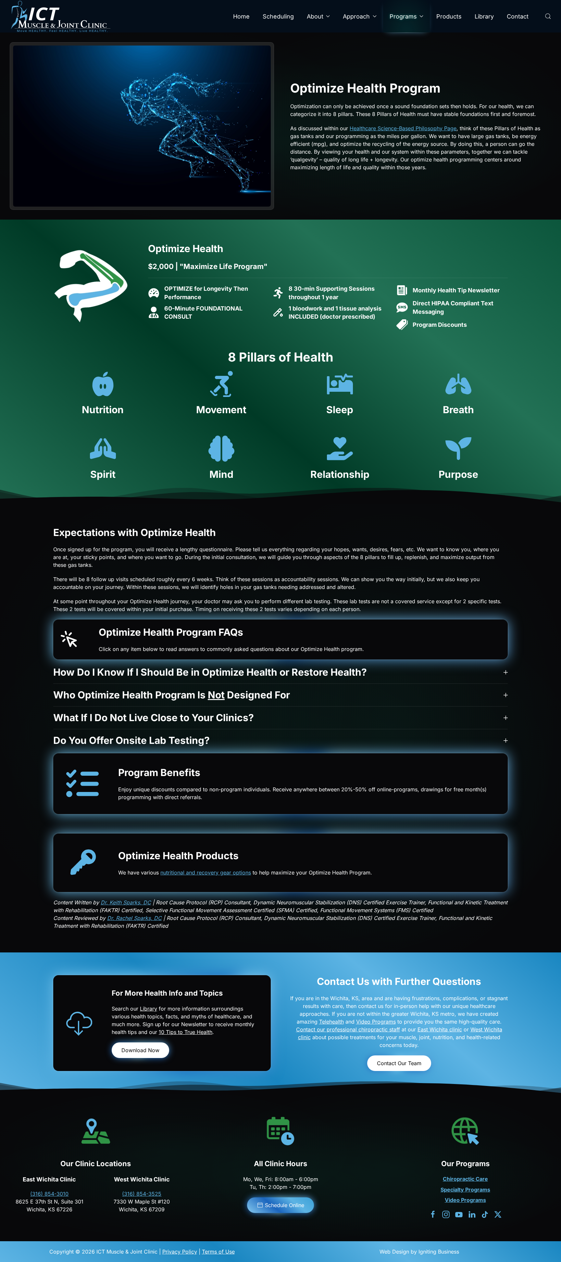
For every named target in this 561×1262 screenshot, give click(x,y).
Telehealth (331, 1021)
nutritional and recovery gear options (205, 872)
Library (484, 16)
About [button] (315, 16)
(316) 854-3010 (49, 1194)
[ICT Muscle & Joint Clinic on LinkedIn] (472, 1214)
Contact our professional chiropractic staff (348, 1029)
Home (241, 16)
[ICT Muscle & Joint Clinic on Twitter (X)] (498, 1214)
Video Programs (376, 1021)
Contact (518, 16)
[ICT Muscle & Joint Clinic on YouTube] (459, 1214)
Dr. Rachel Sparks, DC (134, 918)
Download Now (140, 1050)
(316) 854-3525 (141, 1194)
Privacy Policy (179, 1251)
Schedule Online (284, 1205)
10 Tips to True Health (185, 1032)
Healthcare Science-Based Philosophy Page (403, 128)
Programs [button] (403, 16)
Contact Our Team (399, 1063)
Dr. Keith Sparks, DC (126, 902)
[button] (548, 16)
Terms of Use (218, 1251)
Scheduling (278, 16)
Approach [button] (356, 16)
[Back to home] (60, 16)
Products (449, 16)
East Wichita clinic (440, 1029)
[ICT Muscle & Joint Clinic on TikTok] (485, 1214)
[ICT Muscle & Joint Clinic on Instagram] (446, 1214)
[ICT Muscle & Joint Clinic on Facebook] (433, 1214)
